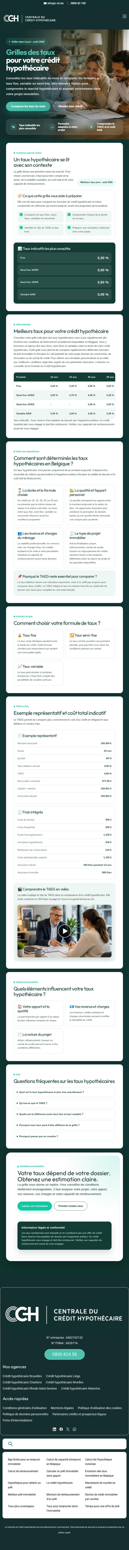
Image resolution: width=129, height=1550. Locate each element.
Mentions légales (62, 1408)
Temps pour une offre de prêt (102, 1506)
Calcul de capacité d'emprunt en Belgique (64, 1462)
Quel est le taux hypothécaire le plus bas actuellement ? (51, 1092)
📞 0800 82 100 (76, 3)
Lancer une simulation (35, 1206)
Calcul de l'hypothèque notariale (98, 1462)
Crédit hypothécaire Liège (63, 1376)
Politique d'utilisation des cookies (100, 1408)
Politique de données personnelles (25, 1414)
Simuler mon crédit (70, 106)
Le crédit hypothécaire (60, 1482)
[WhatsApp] (74, 1429)
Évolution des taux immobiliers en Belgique (99, 1473)
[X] (67, 1429)
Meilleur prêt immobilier (22, 1494)
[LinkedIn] (54, 1429)
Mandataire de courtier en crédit (100, 1485)
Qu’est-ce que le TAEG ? (33, 1103)
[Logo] (30, 18)
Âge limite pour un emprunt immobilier (24, 1462)
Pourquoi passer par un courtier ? (38, 1136)
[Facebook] (61, 1429)
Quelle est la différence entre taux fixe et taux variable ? (51, 1114)
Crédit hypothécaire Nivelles (64, 1382)
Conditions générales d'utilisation (25, 1408)
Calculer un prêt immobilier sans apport (62, 1473)
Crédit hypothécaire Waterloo (80, 1388)
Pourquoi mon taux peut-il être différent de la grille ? (49, 1125)
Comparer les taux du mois (28, 106)
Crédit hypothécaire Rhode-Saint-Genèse (30, 1388)
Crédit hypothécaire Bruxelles (22, 1376)
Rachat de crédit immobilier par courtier (101, 1497)
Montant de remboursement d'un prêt (63, 1497)
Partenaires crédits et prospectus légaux (79, 1414)
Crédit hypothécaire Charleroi (22, 1382)
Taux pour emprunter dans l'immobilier (62, 1508)
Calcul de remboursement (23, 1471)
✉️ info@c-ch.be (54, 3)
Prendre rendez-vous (70, 1206)
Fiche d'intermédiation (17, 1420)
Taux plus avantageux (21, 1506)
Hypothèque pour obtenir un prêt (24, 1485)
